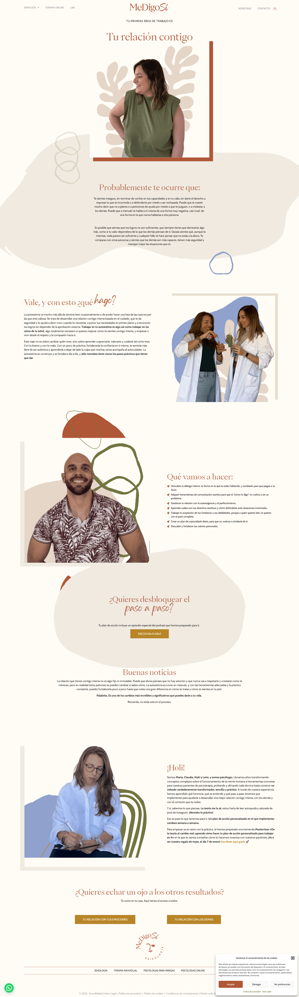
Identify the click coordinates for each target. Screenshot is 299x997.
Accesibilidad (95, 993)
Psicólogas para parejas (159, 970)
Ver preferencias (282, 984)
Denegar (256, 984)
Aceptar (231, 984)
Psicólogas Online (193, 970)
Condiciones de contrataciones (182, 993)
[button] (292, 958)
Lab (72, 7)
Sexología (100, 970)
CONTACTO (263, 8)
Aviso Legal (266, 991)
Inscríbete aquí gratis (233, 841)
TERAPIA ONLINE (54, 7)
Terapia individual (125, 970)
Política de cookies (153, 993)
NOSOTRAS (244, 8)
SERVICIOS (30, 7)
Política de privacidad (252, 991)
